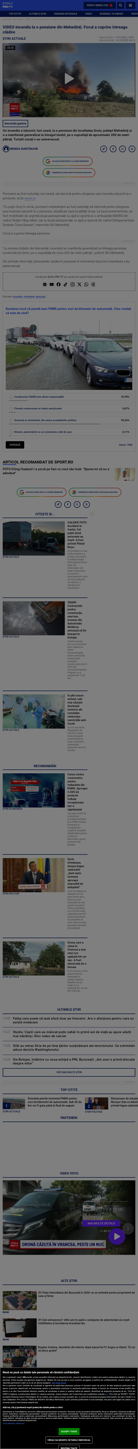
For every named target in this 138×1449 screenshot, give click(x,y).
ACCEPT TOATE (69, 1431)
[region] (69, 1408)
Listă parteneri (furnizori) (13, 1423)
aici (106, 1394)
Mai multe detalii (59, 1383)
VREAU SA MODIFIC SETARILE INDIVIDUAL (69, 1440)
